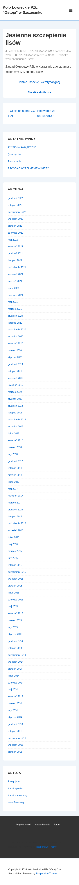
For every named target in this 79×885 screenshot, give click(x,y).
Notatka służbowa (39, 92)
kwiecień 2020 (15, 343)
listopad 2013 (15, 731)
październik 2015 (17, 572)
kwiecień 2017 (15, 495)
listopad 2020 (15, 322)
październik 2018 (17, 419)
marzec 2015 (15, 620)
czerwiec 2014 (15, 682)
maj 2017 (13, 489)
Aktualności (47, 55)
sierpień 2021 (15, 281)
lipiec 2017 (13, 482)
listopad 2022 (15, 205)
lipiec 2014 (13, 675)
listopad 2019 (15, 371)
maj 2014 (13, 689)
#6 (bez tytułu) (23, 824)
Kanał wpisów (15, 788)
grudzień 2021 (15, 253)
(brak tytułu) (14, 154)
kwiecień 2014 (15, 696)
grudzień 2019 (15, 364)
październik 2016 (17, 523)
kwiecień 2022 (15, 246)
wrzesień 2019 (15, 378)
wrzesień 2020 (15, 336)
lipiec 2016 (13, 537)
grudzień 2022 (15, 198)
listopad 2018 (15, 412)
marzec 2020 (15, 350)
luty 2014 (13, 710)
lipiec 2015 (13, 592)
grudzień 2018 (15, 405)
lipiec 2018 (13, 433)
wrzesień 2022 (15, 218)
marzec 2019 (15, 392)
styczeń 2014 (15, 717)
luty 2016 (13, 558)
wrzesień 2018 (15, 426)
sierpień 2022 (15, 225)
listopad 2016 (15, 516)
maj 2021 (13, 302)
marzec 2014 (15, 703)
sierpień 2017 (15, 475)
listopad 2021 (15, 260)
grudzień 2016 (15, 509)
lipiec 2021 (13, 288)
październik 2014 (17, 655)
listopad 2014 (15, 648)
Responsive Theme (46, 846)
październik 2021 (17, 267)
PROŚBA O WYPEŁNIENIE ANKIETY (28, 168)
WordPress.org (16, 802)
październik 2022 (17, 212)
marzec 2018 (15, 447)
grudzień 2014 (15, 641)
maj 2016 (13, 544)
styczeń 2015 (15, 634)
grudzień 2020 (15, 315)
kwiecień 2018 (15, 440)
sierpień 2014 (15, 668)
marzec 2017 (15, 502)
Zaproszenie (14, 161)
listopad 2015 (15, 565)
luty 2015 (13, 627)
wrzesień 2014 (15, 661)
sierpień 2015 (15, 585)
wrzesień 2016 (15, 530)
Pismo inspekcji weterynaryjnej (39, 82)
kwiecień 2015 (15, 613)
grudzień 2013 (15, 724)
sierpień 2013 (15, 751)
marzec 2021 (15, 308)
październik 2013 (17, 738)
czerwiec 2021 (15, 295)
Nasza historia (42, 824)
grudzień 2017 (15, 461)
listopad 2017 (15, 468)
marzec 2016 (15, 551)
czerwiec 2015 (15, 599)
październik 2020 (17, 329)
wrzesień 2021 (15, 274)
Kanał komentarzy (17, 795)
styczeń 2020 (15, 357)
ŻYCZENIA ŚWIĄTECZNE (22, 147)
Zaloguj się (13, 781)
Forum (56, 824)
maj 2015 (13, 606)
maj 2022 (13, 239)
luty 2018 (13, 454)
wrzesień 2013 (15, 744)
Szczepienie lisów (22, 59)
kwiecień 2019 (15, 385)
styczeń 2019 (15, 398)
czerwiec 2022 (15, 232)
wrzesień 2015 (15, 578)
